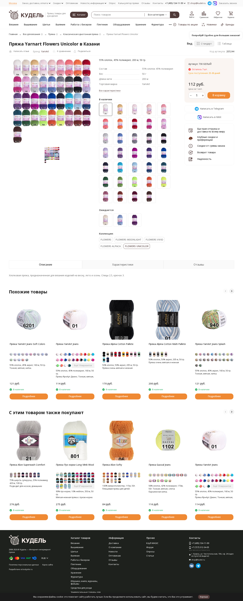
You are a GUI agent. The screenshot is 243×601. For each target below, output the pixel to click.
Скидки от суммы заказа (211, 145)
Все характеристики (110, 90)
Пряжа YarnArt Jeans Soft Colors (27, 344)
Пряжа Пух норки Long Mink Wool (75, 464)
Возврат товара (206, 152)
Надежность (204, 159)
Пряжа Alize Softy (112, 464)
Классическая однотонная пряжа (80, 34)
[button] (225, 291)
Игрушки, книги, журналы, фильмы (84, 582)
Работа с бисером (81, 24)
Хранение (140, 24)
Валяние (60, 24)
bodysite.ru (27, 569)
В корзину (218, 95)
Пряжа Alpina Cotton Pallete (117, 344)
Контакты (158, 3)
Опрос (112, 3)
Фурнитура (157, 24)
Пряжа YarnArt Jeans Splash (210, 344)
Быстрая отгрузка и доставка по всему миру (211, 130)
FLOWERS (106, 239)
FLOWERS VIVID (154, 239)
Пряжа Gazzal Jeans (160, 464)
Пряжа (51, 34)
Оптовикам (72, 3)
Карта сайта (47, 564)
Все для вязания (31, 34)
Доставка (114, 543)
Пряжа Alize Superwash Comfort (27, 464)
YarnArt (45, 51)
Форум (149, 547)
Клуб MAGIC (152, 543)
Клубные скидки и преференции (207, 138)
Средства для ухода (81, 587)
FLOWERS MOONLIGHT (128, 239)
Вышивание (30, 24)
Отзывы (146, 3)
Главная (13, 34)
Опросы (150, 551)
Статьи (150, 555)
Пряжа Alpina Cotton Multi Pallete (167, 344)
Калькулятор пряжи (128, 3)
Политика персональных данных (24, 564)
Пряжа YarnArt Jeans (67, 344)
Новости (113, 551)
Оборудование (121, 24)
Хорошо (204, 596)
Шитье (46, 24)
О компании (115, 547)
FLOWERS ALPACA (111, 246)
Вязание (14, 24)
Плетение (102, 24)
